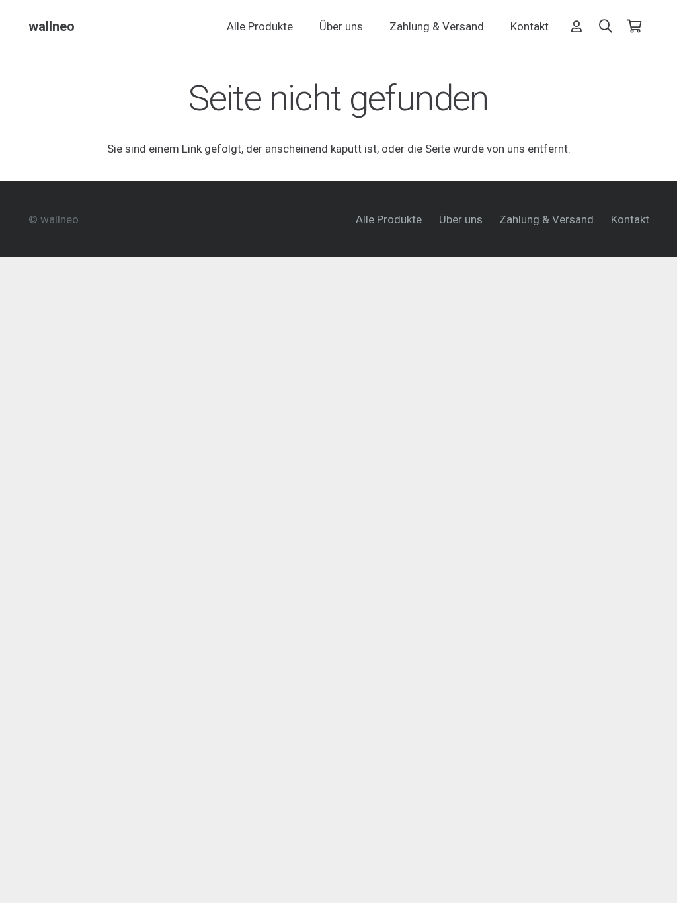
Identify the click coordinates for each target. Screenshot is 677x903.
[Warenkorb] (634, 26)
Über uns (461, 219)
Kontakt (630, 219)
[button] (605, 26)
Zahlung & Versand (546, 219)
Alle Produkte (389, 219)
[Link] (576, 26)
